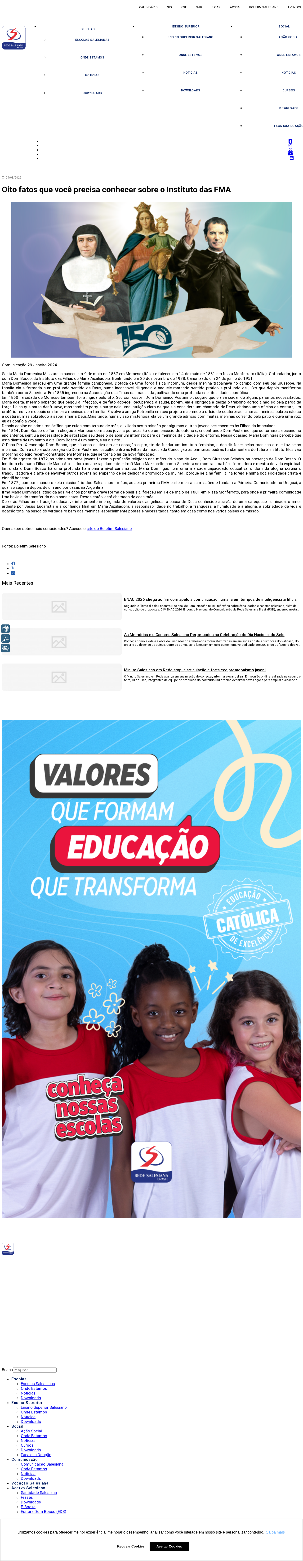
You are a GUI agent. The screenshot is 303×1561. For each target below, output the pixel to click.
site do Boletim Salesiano (109, 528)
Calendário (148, 7)
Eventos (294, 7)
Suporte (19, 1331)
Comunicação (24, 1459)
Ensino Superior (186, 26)
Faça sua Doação (36, 1454)
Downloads (92, 93)
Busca (7, 1369)
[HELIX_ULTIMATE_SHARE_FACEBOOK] (13, 563)
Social (17, 1426)
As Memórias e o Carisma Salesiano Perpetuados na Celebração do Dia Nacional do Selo (204, 634)
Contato (19, 1338)
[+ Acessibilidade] (5, 648)
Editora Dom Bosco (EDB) (43, 1511)
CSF (184, 7)
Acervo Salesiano (28, 1487)
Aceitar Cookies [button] (169, 1546)
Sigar (216, 7)
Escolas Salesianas (92, 39)
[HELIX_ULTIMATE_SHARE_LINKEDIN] (13, 573)
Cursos (27, 1445)
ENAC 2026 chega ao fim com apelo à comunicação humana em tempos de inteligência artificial (211, 599)
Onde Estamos (92, 57)
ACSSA (235, 7)
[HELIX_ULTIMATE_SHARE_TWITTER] (13, 568)
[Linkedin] (84, 1262)
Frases (27, 1497)
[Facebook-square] (67, 1262)
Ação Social (31, 1431)
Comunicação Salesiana (42, 1464)
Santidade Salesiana (39, 1492)
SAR (199, 7)
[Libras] (5, 628)
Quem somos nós (27, 1286)
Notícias (92, 75)
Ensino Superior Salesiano (191, 37)
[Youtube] (79, 1262)
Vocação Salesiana (30, 1483)
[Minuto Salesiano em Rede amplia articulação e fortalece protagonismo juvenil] (62, 689)
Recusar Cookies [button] (131, 1546)
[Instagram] (71, 1262)
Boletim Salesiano (264, 7)
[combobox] (35, 1370)
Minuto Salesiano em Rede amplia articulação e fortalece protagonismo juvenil (195, 670)
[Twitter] (75, 1262)
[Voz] (5, 638)
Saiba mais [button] (275, 1532)
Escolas (88, 29)
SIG (169, 7)
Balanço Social (26, 1293)
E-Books (28, 1506)
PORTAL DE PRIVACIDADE (32, 1319)
